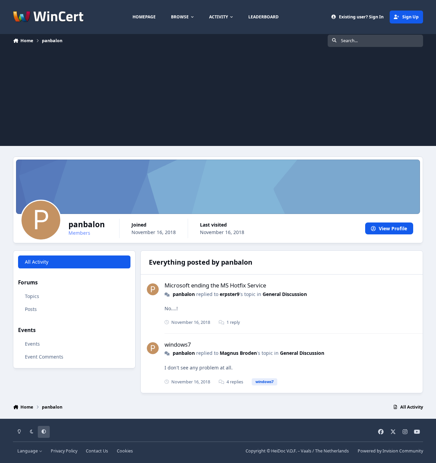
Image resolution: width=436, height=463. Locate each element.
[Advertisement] (218, 98)
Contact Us (97, 451)
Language (28, 451)
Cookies (125, 451)
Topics (32, 296)
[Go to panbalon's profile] (153, 289)
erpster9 (229, 294)
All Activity (36, 262)
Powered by (390, 451)
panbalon (184, 294)
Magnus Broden (238, 353)
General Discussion (285, 294)
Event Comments (44, 356)
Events (32, 344)
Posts (31, 309)
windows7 (178, 344)
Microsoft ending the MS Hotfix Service (215, 285)
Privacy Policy (64, 451)
